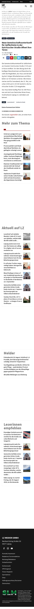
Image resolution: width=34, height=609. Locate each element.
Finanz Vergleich (7, 572)
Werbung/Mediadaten (9, 559)
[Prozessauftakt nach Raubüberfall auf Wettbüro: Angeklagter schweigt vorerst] (26, 148)
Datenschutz (6, 583)
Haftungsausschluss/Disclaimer (12, 580)
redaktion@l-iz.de (6, 32)
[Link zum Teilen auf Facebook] (8, 57)
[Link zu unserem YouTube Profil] (12, 548)
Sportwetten (6, 575)
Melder (4, 38)
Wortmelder (11, 38)
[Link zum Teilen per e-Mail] (26, 57)
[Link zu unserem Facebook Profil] (4, 548)
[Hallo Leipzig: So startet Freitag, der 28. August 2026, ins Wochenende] (26, 480)
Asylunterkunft (10, 102)
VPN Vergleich (6, 569)
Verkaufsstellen (7, 562)
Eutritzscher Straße (20, 102)
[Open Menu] (31, 6)
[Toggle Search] (25, 6)
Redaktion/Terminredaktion (11, 556)
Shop (21, 1)
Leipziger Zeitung (6, 1)
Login (30, 1)
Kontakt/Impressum (8, 553)
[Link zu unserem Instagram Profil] (8, 548)
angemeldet (14, 115)
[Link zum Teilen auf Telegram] (18, 57)
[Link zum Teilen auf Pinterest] (11, 57)
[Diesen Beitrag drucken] (29, 57)
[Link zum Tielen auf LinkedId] (22, 57)
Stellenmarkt (15, 1)
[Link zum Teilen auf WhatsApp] (15, 57)
